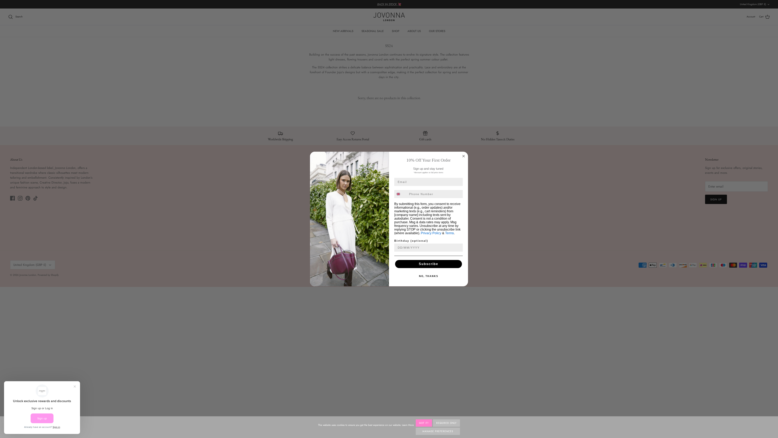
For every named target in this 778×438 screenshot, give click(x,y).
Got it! (424, 423)
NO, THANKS (428, 276)
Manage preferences (437, 431)
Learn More (408, 425)
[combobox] (400, 194)
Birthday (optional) (411, 240)
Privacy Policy (431, 233)
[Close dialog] (463, 156)
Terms (449, 233)
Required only (446, 423)
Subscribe (428, 264)
